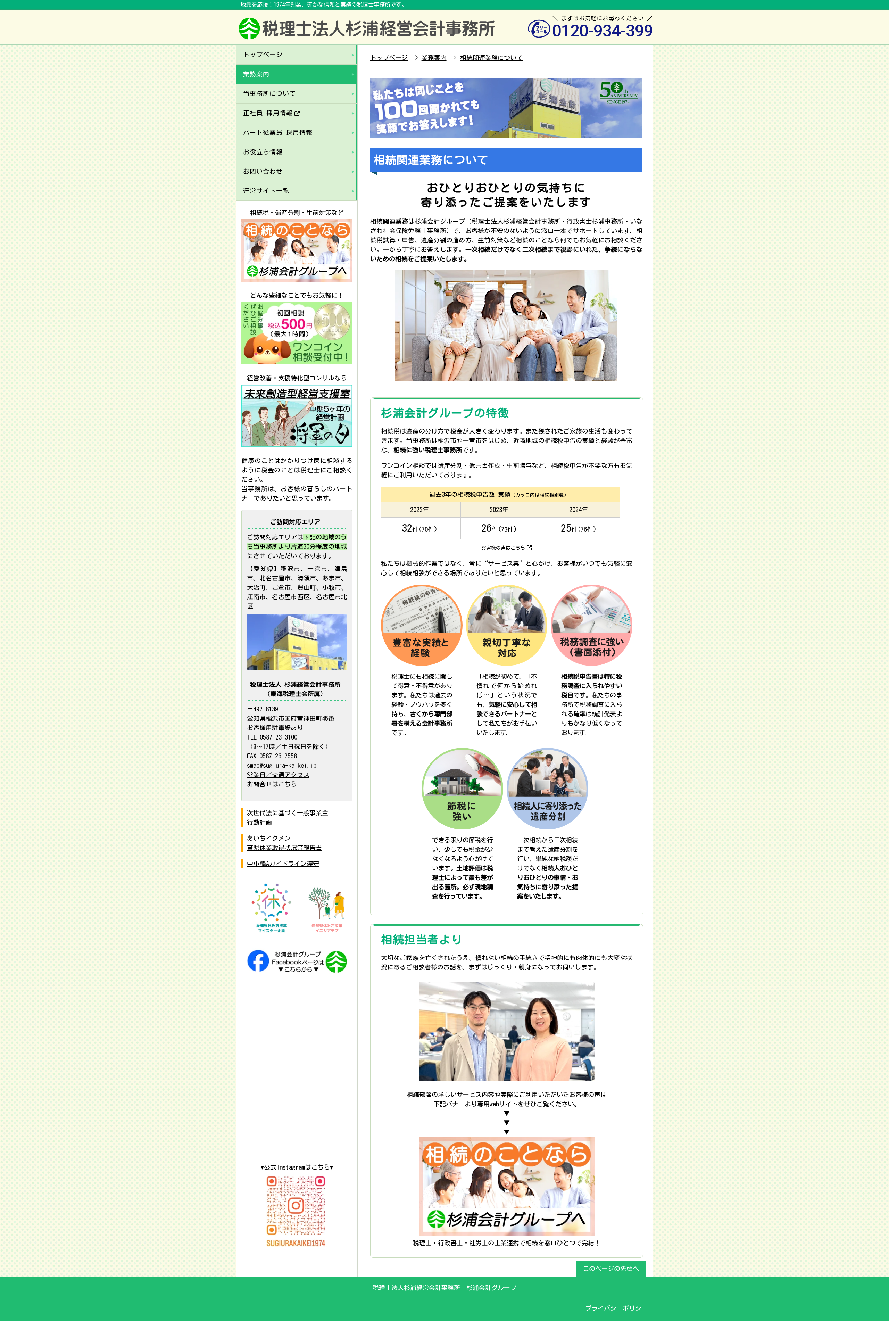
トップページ (263, 54)
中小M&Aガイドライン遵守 (283, 863)
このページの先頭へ (611, 1268)
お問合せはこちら (272, 784)
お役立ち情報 (263, 152)
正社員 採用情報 (268, 113)
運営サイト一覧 (266, 191)
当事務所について (269, 93)
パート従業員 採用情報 (278, 132)
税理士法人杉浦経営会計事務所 (367, 33)
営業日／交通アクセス (278, 774)
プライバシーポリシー (616, 1308)
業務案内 (256, 74)
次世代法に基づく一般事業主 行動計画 (287, 817)
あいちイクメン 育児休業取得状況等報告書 (284, 843)
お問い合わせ (263, 171)
